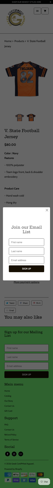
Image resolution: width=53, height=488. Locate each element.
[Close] (47, 210)
